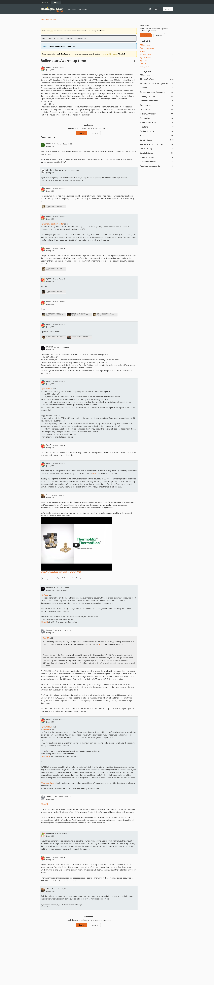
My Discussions (145, 57)
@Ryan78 (44, 622)
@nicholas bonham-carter (53, 224)
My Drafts (156, 61)
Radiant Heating (156, 131)
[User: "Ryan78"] (43, 68)
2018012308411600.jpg (54, 291)
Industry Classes (156, 157)
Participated (144, 67)
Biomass (156, 88)
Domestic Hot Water (156, 101)
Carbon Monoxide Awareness (156, 92)
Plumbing (156, 127)
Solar (156, 135)
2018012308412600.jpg (54, 268)
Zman (48, 495)
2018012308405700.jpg (79, 314)
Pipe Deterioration (156, 122)
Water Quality (156, 148)
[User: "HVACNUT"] (43, 348)
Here (51, 31)
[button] (135, 61)
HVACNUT (49, 347)
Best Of (143, 64)
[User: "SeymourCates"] (43, 631)
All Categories (145, 45)
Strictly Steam (156, 140)
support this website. (110, 54)
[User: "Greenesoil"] (43, 835)
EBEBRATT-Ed (51, 144)
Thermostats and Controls (156, 144)
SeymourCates (51, 630)
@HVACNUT (47, 388)
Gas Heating (156, 105)
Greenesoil (50, 833)
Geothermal (156, 109)
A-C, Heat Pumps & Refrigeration (156, 83)
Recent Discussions (147, 48)
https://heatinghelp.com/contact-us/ (73, 38)
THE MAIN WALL (156, 79)
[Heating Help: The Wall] (52, 9)
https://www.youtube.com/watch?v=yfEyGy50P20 (61, 572)
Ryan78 (48, 67)
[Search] (150, 9)
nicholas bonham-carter (55, 170)
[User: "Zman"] (43, 496)
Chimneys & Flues (156, 96)
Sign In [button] (81, 133)
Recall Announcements (156, 166)
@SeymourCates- (48, 783)
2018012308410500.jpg (54, 314)
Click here (45, 46)
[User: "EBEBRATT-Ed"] (43, 145)
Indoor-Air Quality (156, 114)
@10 (94, 473)
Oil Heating (156, 118)
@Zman (45, 595)
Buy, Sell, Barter (156, 153)
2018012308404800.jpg (105, 314)
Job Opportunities (156, 161)
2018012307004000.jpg (54, 206)
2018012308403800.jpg (54, 336)
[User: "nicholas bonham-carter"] (43, 171)
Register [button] (95, 133)
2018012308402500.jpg (79, 336)
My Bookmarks (156, 54)
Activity (142, 51)
